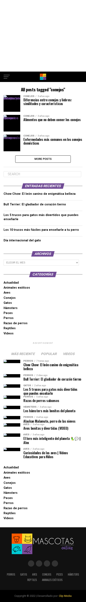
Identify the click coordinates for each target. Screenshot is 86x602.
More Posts (43, 158)
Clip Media (65, 595)
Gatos (8, 303)
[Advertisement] (43, 36)
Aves (7, 292)
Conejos (10, 298)
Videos (9, 333)
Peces (8, 313)
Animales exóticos (17, 287)
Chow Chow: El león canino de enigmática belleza (40, 194)
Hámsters (11, 308)
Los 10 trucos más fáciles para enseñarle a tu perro (41, 230)
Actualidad (11, 282)
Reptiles (10, 328)
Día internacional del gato (22, 240)
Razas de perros (16, 323)
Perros (9, 318)
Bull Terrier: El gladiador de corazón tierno (35, 204)
